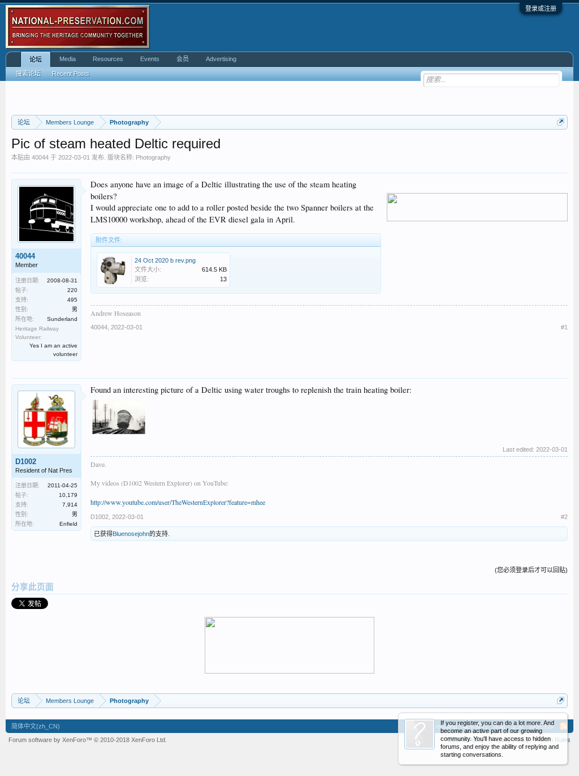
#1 (564, 327)
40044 (40, 157)
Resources (108, 58)
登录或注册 (540, 8)
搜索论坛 (28, 73)
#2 (564, 516)
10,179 (68, 495)
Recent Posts (70, 73)
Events (149, 58)
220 (72, 290)
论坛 (35, 59)
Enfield (68, 524)
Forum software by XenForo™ (87, 739)
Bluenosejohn (131, 533)
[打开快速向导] (560, 122)
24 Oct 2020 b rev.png (165, 260)
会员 (182, 58)
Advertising (221, 58)
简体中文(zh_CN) (35, 726)
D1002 (25, 461)
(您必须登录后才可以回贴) (531, 570)
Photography (153, 157)
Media (67, 58)
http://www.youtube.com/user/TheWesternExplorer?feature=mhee (177, 502)
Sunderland (62, 319)
